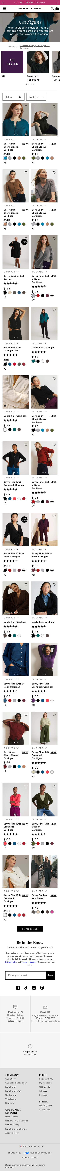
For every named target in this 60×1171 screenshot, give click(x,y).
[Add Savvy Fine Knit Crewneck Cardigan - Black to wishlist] (26, 444)
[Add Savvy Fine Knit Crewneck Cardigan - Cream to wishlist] (26, 858)
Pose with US (46, 1078)
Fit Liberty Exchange (16, 1128)
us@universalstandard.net (45, 1015)
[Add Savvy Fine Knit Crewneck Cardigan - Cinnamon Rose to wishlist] (26, 786)
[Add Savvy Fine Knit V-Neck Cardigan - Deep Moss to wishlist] (54, 786)
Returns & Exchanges (16, 1120)
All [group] (3, 76)
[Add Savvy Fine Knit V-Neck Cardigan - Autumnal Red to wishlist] (54, 444)
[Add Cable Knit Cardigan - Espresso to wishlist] (26, 584)
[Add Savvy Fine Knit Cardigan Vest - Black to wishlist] (26, 310)
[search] (52, 9)
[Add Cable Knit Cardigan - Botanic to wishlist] (54, 310)
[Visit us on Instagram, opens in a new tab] (34, 988)
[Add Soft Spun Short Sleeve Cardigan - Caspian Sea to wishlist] (26, 106)
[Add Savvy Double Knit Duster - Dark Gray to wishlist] (54, 858)
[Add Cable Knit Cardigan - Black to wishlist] (54, 584)
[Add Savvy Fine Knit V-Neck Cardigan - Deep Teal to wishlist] (26, 646)
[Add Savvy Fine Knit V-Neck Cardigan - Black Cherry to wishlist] (54, 516)
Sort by (33, 97)
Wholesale (10, 1098)
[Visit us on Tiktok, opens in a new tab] (26, 988)
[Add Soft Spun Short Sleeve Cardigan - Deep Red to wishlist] (26, 715)
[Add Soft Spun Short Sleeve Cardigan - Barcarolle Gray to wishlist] (54, 172)
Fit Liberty (10, 1086)
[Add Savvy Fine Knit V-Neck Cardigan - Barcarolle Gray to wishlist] (54, 238)
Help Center (11, 1116)
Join (50, 975)
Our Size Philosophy (16, 1082)
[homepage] (30, 8)
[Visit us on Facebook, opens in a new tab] (18, 988)
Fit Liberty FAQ (13, 1090)
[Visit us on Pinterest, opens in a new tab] (42, 988)
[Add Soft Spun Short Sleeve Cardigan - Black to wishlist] (54, 378)
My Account (45, 1082)
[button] (14, 134)
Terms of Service (29, 962)
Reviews (9, 1102)
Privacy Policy (11, 962)
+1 (5, 162)
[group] (30, 2)
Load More (30, 929)
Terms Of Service (30, 1158)
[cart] (57, 8)
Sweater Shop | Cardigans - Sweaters (35, 46)
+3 (5, 503)
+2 (5, 297)
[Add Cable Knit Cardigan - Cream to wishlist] (26, 378)
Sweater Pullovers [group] (33, 78)
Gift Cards (44, 1086)
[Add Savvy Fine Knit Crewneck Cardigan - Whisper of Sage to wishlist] (54, 715)
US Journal (10, 1094)
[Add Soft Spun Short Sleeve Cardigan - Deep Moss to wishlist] (54, 106)
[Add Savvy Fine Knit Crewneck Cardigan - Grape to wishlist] (54, 646)
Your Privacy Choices (41, 1153)
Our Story (10, 1078)
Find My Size (45, 1105)
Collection (12, 46)
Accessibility (12, 1132)
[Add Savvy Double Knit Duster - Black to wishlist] (26, 238)
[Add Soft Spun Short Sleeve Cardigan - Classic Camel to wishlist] (26, 172)
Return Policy (12, 1124)
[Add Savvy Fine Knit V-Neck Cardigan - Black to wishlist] (26, 516)
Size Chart (44, 1109)
